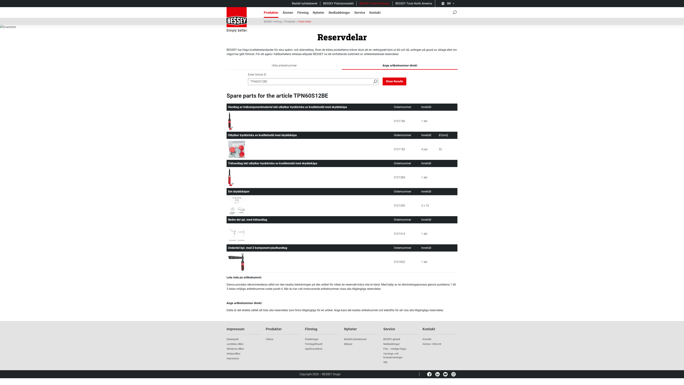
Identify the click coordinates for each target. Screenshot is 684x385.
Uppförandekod (313, 348)
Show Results (394, 81)
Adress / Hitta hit (432, 344)
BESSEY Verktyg (273, 21)
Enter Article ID (257, 74)
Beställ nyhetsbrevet (304, 3)
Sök (385, 362)
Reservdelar (304, 21)
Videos (269, 339)
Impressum (233, 358)
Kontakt (427, 339)
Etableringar (311, 339)
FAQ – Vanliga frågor (394, 348)
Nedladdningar (391, 344)
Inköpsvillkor (233, 353)
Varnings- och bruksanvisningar (393, 355)
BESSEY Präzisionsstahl (338, 3)
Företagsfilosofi (313, 344)
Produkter (290, 21)
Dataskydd (233, 339)
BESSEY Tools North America (413, 3)
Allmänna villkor (235, 348)
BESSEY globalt (391, 339)
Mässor (348, 344)
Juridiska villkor (235, 344)
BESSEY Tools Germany (374, 3)
